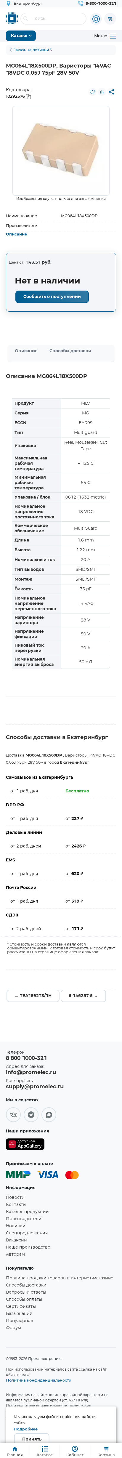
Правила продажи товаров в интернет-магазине (59, 1278)
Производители (23, 1219)
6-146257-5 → (83, 996)
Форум (13, 1328)
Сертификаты (21, 1307)
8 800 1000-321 (26, 1058)
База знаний (19, 1314)
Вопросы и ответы (26, 1292)
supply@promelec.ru (35, 1087)
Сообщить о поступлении (52, 297)
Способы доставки (70, 351)
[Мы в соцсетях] (13, 1114)
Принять (31, 1439)
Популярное (19, 1321)
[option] (61, 151)
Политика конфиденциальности (38, 1380)
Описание (16, 234)
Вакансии (16, 1240)
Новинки (15, 1226)
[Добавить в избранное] (92, 92)
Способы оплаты (24, 1299)
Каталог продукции (27, 1212)
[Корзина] (110, 19)
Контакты (16, 1205)
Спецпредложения (27, 1233)
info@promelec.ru (31, 1072)
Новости (15, 1198)
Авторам (15, 1254)
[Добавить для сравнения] (102, 92)
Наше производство (28, 1247)
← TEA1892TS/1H (33, 996)
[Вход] (96, 19)
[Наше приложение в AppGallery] (25, 1145)
